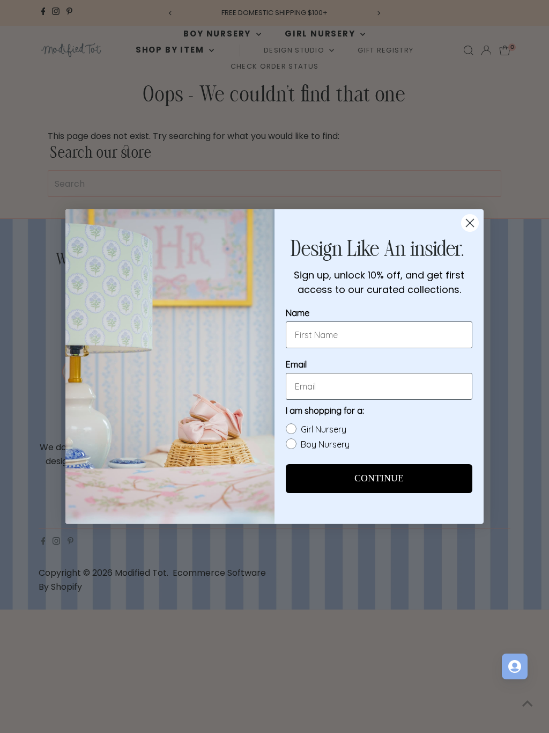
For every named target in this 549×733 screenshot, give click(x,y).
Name (297, 312)
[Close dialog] (470, 223)
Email (296, 364)
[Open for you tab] (515, 666)
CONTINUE (379, 478)
